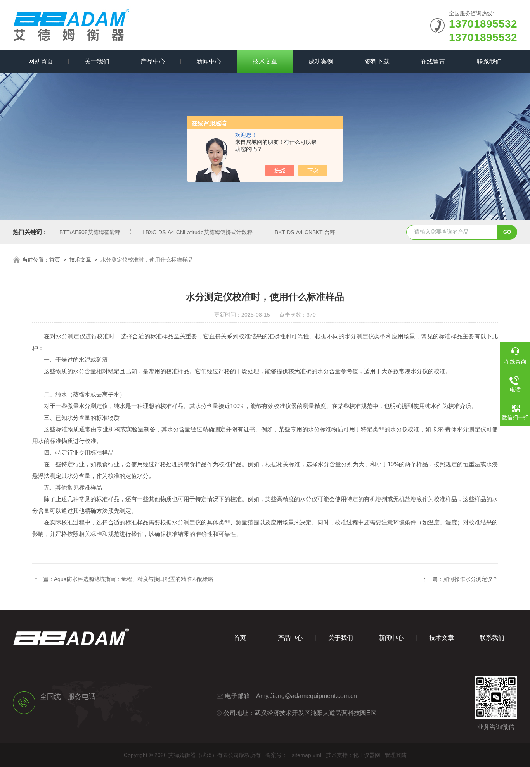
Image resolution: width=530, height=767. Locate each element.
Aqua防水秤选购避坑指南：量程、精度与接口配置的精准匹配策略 (133, 579)
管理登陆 (396, 755)
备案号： (276, 755)
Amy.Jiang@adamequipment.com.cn (306, 696)
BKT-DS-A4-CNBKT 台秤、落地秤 (316, 232)
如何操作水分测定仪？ (470, 579)
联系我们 (489, 61)
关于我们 (97, 61)
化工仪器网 (366, 755)
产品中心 (152, 61)
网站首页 (40, 61)
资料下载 (377, 61)
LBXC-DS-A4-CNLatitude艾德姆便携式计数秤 (197, 232)
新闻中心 (208, 61)
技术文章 (265, 61)
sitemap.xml (306, 755)
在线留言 (433, 61)
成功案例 (320, 61)
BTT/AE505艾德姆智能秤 (89, 232)
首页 (54, 260)
